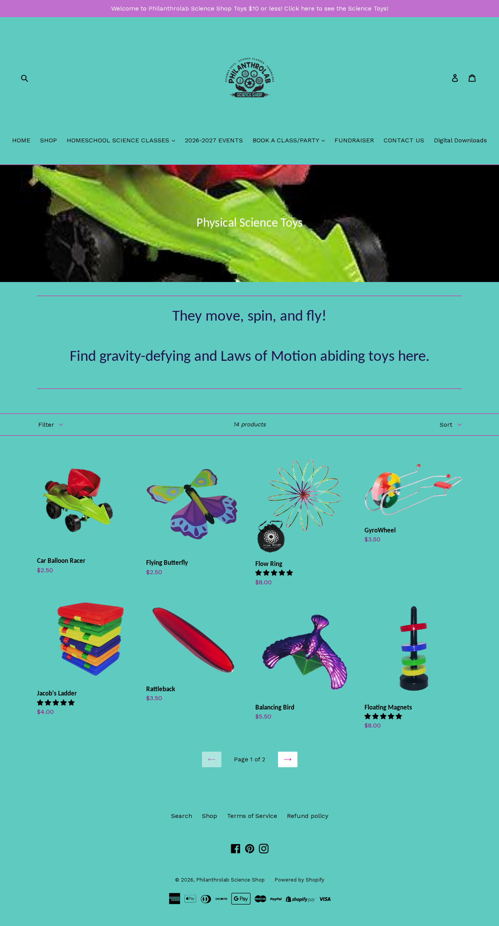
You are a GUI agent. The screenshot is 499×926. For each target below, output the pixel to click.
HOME (21, 140)
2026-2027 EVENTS (214, 140)
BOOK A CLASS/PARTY (287, 140)
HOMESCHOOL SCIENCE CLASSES (119, 140)
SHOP (48, 140)
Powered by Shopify (299, 880)
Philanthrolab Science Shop (230, 880)
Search (181, 816)
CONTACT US (404, 140)
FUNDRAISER (354, 140)
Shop (209, 816)
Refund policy (307, 816)
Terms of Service (252, 816)
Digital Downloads (460, 140)
